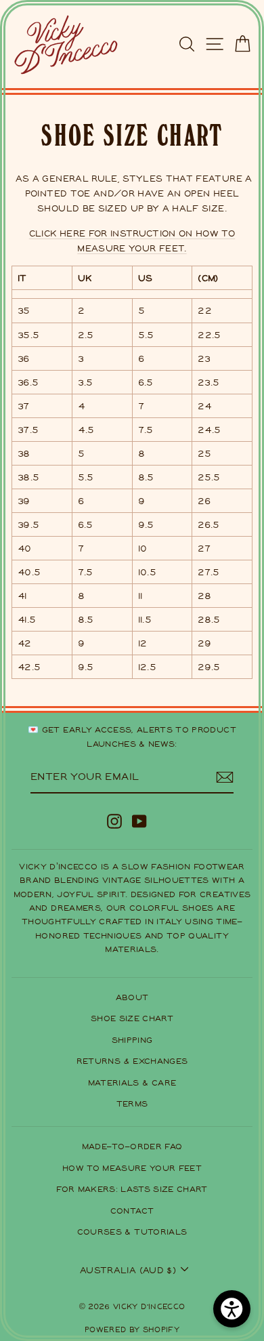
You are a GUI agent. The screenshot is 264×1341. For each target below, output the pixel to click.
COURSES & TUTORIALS (132, 1231)
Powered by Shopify (132, 1329)
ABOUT (132, 997)
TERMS (132, 1103)
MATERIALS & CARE (132, 1082)
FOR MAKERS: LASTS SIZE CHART (132, 1188)
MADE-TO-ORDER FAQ (132, 1146)
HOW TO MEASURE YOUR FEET (132, 1167)
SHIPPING (132, 1039)
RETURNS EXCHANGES (132, 1060)
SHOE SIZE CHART (132, 1018)
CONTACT (132, 1210)
